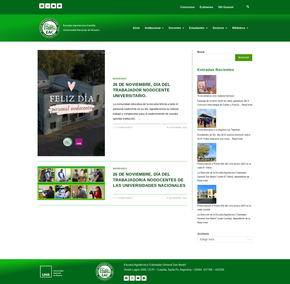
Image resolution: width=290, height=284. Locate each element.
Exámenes (206, 7)
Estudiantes (196, 28)
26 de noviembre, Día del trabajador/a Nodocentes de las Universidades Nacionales (149, 180)
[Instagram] (47, 5)
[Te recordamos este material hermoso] (206, 84)
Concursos (187, 7)
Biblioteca (238, 28)
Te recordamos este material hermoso (215, 96)
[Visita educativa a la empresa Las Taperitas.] (206, 118)
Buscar (201, 52)
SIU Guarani (225, 7)
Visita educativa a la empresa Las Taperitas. (219, 129)
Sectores (218, 28)
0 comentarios (124, 127)
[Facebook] (41, 5)
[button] (154, 28)
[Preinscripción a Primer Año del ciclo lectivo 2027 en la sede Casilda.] (206, 194)
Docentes (175, 28)
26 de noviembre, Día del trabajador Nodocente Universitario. (141, 90)
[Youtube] (53, 5)
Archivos (203, 234)
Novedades (120, 79)
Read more (247, 105)
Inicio (136, 28)
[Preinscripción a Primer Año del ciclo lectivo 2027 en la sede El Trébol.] (206, 152)
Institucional (152, 28)
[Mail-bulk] (59, 5)
